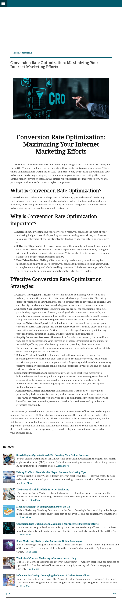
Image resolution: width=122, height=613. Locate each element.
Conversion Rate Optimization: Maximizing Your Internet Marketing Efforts (54, 64)
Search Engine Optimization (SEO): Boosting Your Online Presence (52, 455)
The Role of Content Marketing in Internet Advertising (46, 558)
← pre (6, 593)
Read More (63, 465)
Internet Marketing (23, 52)
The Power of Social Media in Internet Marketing (42, 489)
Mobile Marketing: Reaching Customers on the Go (43, 506)
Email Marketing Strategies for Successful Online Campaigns (49, 541)
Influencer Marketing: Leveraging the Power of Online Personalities (53, 575)
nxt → (115, 593)
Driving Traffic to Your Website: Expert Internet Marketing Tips (51, 472)
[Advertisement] (61, 27)
